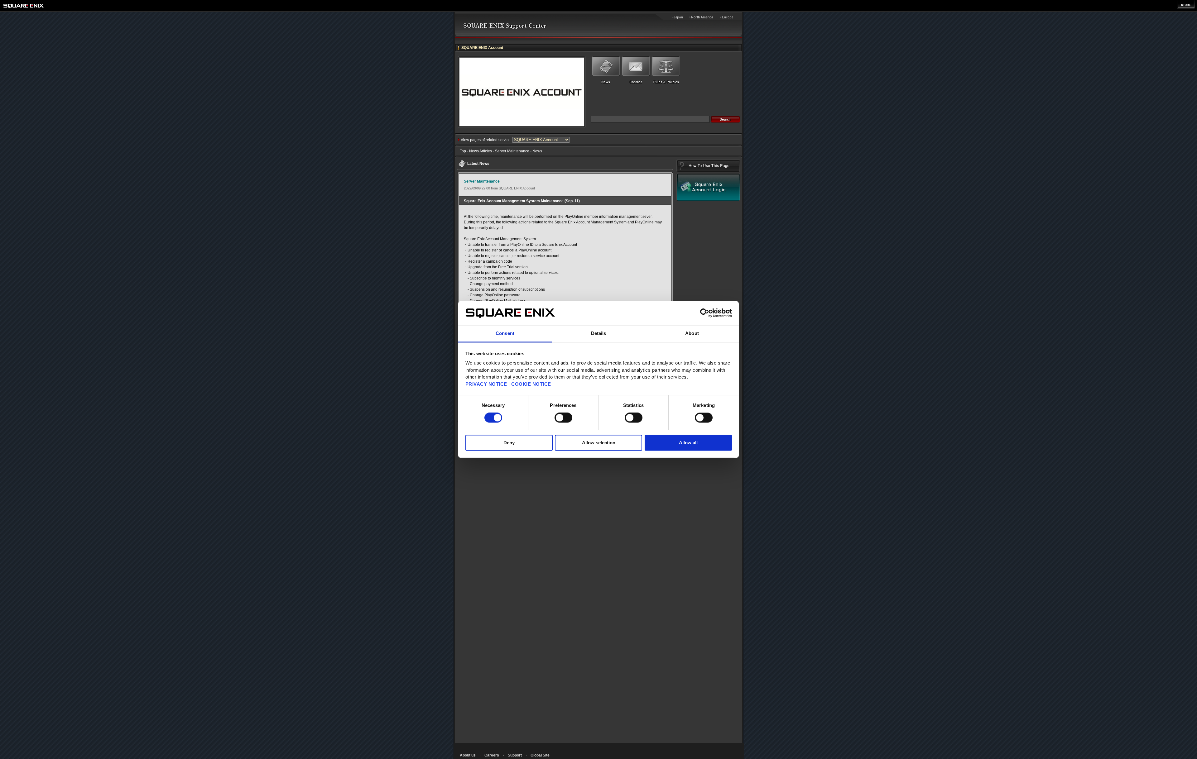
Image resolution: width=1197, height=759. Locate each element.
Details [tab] (598, 333)
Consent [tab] (505, 333)
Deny (509, 442)
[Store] (1186, 4)
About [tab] (692, 333)
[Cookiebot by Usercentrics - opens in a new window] (704, 313)
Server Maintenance (512, 151)
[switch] (563, 418)
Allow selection (598, 442)
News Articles (480, 151)
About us (468, 755)
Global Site (540, 755)
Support (515, 755)
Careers (491, 755)
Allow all (688, 442)
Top (463, 151)
